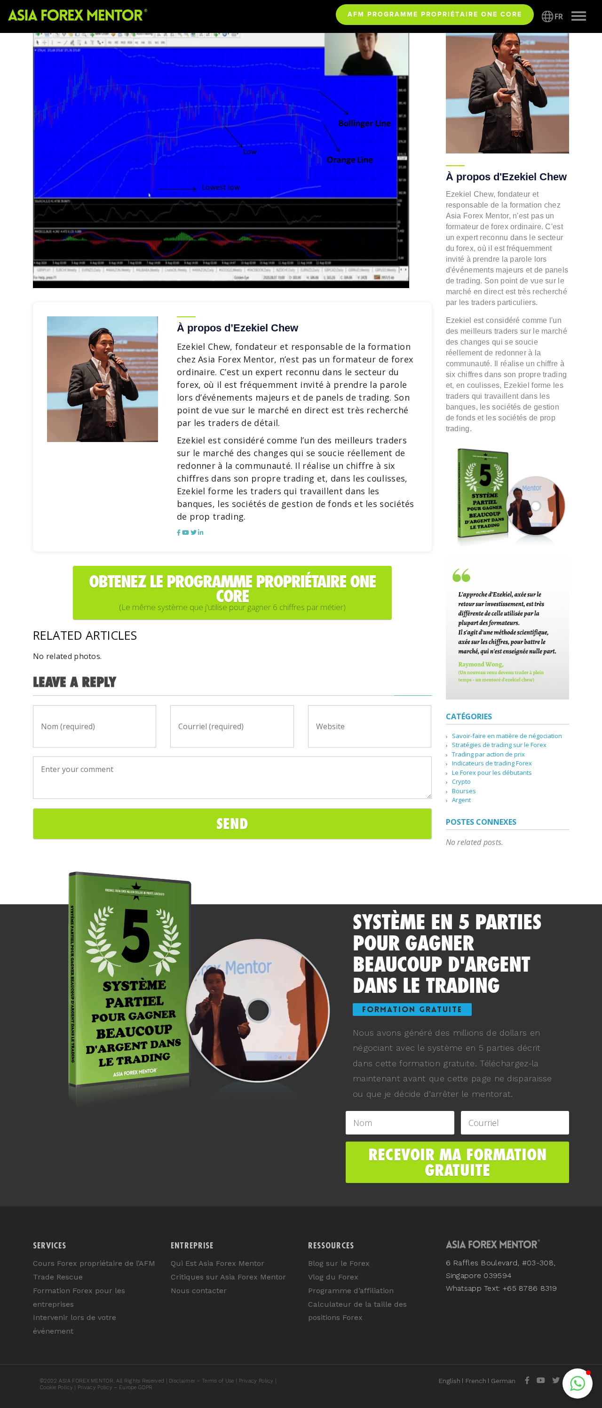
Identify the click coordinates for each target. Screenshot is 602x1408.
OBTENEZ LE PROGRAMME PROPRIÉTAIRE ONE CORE (232, 591)
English (449, 1380)
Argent (461, 800)
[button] (577, 1383)
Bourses (464, 791)
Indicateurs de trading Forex (492, 763)
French (475, 1380)
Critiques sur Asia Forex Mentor (228, 1276)
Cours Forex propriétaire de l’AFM (94, 1263)
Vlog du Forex (333, 1276)
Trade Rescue (58, 1276)
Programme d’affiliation (351, 1290)
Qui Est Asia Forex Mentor (217, 1263)
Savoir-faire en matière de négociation (507, 736)
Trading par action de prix (488, 754)
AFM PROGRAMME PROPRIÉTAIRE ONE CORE (435, 14)
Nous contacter (199, 1290)
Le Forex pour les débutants (492, 772)
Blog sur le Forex (339, 1263)
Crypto (461, 781)
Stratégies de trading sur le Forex (499, 744)
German (503, 1380)
